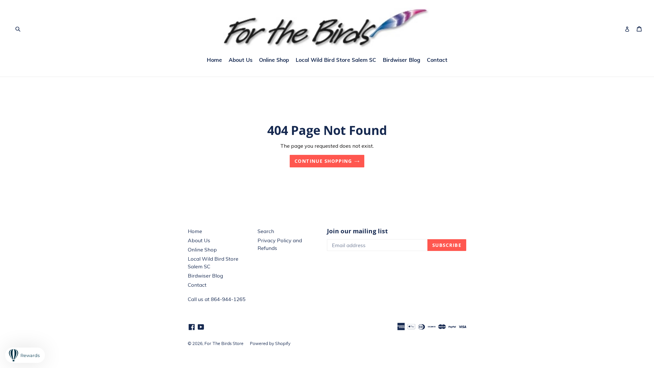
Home (214, 59)
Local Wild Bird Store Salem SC (336, 59)
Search (266, 231)
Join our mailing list (357, 231)
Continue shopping (323, 161)
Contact (437, 59)
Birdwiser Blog (401, 59)
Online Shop (274, 59)
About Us (240, 59)
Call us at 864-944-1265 (217, 299)
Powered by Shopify (270, 343)
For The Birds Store (223, 343)
